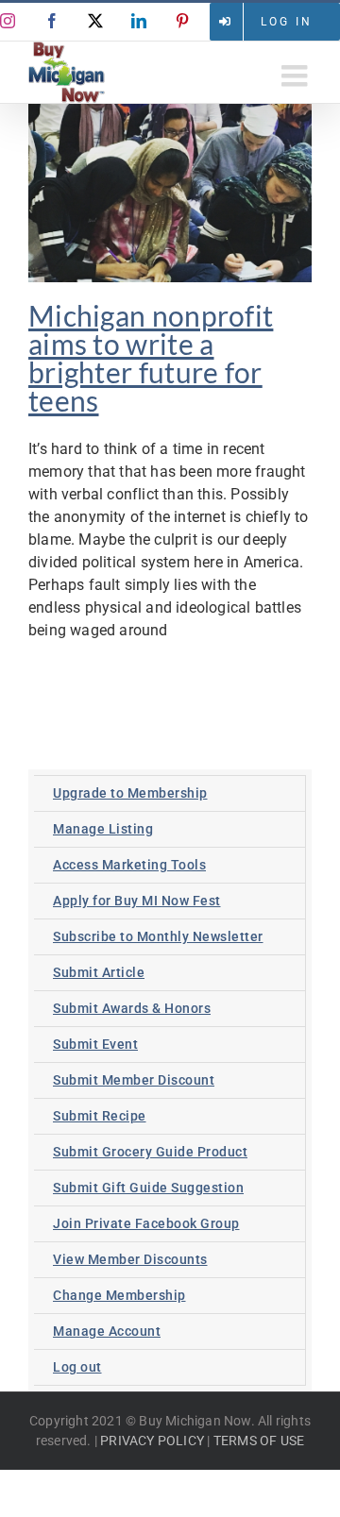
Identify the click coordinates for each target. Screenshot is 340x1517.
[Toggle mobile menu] (296, 75)
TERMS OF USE (258, 1440)
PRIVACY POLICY (152, 1440)
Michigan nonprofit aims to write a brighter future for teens (150, 357)
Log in (287, 21)
